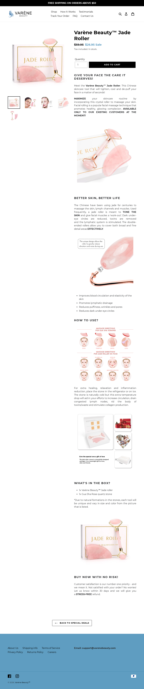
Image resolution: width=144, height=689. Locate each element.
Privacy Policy (15, 652)
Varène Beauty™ (22, 682)
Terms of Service (51, 648)
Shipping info (30, 648)
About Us (13, 648)
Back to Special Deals (74, 623)
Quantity (80, 59)
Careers (52, 652)
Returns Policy (35, 652)
